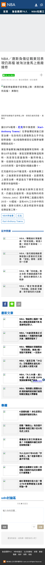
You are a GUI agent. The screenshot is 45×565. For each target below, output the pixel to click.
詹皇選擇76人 (20, 11)
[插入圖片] (34, 527)
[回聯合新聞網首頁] (3, 4)
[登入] (36, 5)
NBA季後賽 (8, 215)
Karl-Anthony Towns (13, 221)
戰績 (14, 554)
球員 (30, 554)
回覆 (40, 527)
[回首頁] (10, 4)
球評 (19, 554)
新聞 (35, 551)
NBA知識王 (18, 551)
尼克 (20, 215)
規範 (4, 527)
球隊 (24, 554)
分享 (4, 304)
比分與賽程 (28, 551)
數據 (40, 551)
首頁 (5, 11)
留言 (17, 304)
